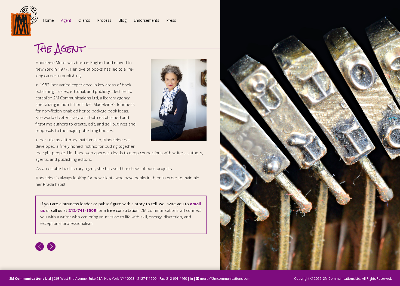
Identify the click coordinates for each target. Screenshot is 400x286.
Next (51, 246)
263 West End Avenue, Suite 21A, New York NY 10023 (94, 278)
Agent (66, 20)
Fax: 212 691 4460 (173, 278)
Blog (122, 20)
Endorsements (146, 20)
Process (104, 20)
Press (171, 20)
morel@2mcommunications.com (224, 278)
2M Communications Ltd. (342, 278)
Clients (84, 20)
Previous (39, 246)
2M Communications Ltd (30, 278)
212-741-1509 (82, 210)
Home (48, 20)
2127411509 (146, 278)
